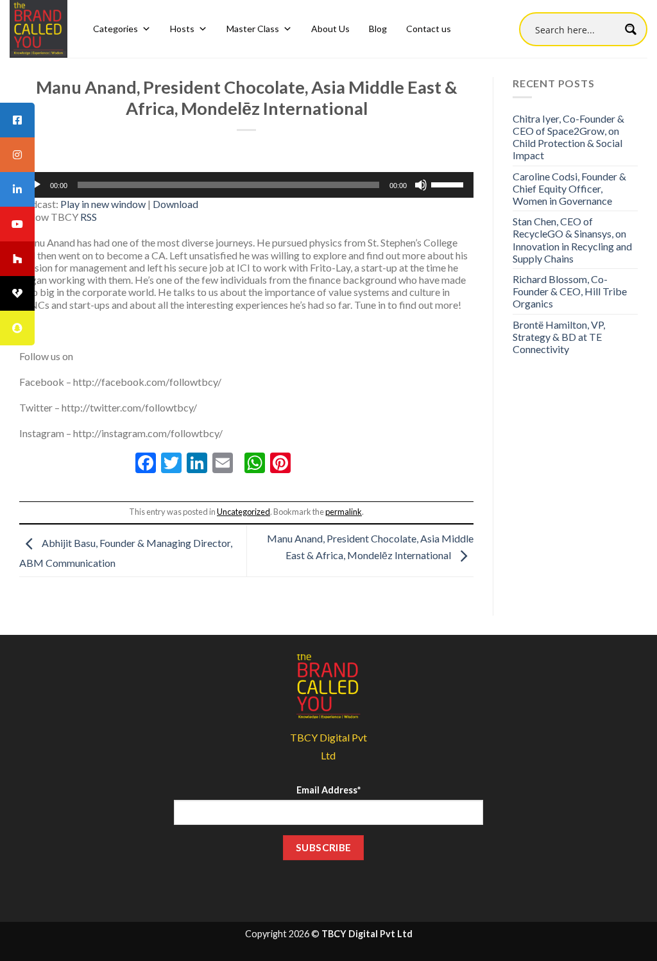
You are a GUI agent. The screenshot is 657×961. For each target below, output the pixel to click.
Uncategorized (243, 511)
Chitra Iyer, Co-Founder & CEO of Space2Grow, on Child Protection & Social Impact (568, 137)
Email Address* (328, 789)
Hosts (182, 28)
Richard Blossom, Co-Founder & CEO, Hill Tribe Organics (570, 291)
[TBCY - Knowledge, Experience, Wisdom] (38, 29)
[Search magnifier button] (630, 29)
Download (175, 204)
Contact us (428, 28)
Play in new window (103, 204)
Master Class (252, 28)
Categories (115, 28)
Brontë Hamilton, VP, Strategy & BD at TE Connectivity (559, 336)
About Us (330, 28)
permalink (343, 511)
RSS (88, 217)
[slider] (449, 183)
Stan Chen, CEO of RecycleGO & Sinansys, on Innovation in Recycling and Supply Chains (572, 239)
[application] (246, 185)
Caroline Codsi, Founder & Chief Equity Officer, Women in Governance (569, 188)
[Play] (36, 184)
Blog (378, 28)
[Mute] (420, 184)
